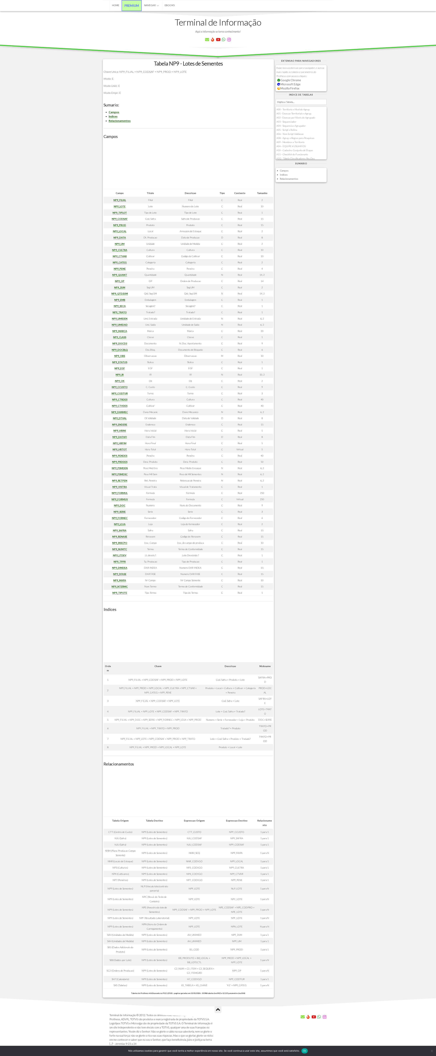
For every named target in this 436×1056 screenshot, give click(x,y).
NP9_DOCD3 (119, 343)
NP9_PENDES (119, 455)
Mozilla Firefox (289, 88)
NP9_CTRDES (119, 399)
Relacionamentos (120, 120)
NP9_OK (119, 380)
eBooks (170, 5)
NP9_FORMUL (120, 492)
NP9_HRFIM (119, 443)
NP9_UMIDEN (119, 318)
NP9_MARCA (119, 331)
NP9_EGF (119, 368)
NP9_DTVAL (120, 418)
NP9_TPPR (120, 561)
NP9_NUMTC (119, 549)
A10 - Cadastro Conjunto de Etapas (294, 150)
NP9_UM (119, 243)
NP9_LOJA (120, 524)
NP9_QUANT (119, 274)
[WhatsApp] (223, 39)
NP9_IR (120, 374)
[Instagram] (229, 39)
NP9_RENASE (119, 536)
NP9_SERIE (120, 511)
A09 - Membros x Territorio (290, 142)
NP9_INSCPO (119, 542)
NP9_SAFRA (119, 530)
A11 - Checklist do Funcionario (292, 154)
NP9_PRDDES (119, 461)
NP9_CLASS (119, 337)
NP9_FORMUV (120, 499)
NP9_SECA (120, 305)
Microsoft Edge (290, 84)
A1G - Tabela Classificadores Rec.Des (295, 158)
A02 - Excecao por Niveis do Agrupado (295, 117)
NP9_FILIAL (119, 200)
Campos (114, 112)
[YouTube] (218, 39)
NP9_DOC (119, 505)
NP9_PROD (119, 225)
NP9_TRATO (120, 312)
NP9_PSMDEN (120, 468)
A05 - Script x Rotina (286, 129)
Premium (131, 5)
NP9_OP (119, 281)
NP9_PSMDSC (120, 474)
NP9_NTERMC (120, 586)
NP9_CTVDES (119, 405)
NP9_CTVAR (120, 256)
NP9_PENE (120, 268)
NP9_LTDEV (119, 555)
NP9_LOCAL (119, 231)
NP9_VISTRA (119, 486)
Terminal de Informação (218, 22)
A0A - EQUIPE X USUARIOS (291, 146)
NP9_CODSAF (120, 218)
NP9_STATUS (119, 362)
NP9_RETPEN (119, 480)
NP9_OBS (119, 355)
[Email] (207, 39)
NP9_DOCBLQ (120, 349)
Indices (113, 116)
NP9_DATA (119, 237)
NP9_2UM (119, 287)
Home (115, 5)
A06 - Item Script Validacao (290, 133)
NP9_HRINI (119, 430)
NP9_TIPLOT (120, 212)
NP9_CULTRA (119, 249)
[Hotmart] (213, 39)
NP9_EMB (119, 299)
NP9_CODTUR (120, 393)
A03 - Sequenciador (286, 121)
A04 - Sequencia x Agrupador (291, 125)
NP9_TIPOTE (119, 592)
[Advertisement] (188, 165)
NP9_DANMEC (119, 412)
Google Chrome (290, 80)
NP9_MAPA (119, 580)
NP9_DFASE (119, 574)
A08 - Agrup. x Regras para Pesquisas (295, 138)
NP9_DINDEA (119, 567)
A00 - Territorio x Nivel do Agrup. (293, 109)
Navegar (150, 5)
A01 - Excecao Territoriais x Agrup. (294, 113)
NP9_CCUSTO (120, 387)
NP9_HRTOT (120, 449)
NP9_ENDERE (119, 424)
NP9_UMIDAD (120, 324)
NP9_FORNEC (120, 518)
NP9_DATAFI (119, 436)
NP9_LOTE (120, 206)
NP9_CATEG (120, 262)
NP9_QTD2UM (119, 293)
